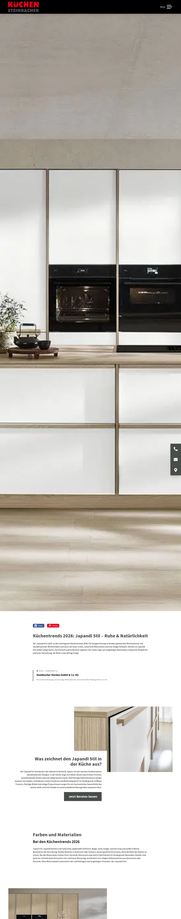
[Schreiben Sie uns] (175, 459)
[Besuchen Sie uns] (175, 470)
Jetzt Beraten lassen (83, 796)
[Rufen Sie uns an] (175, 449)
